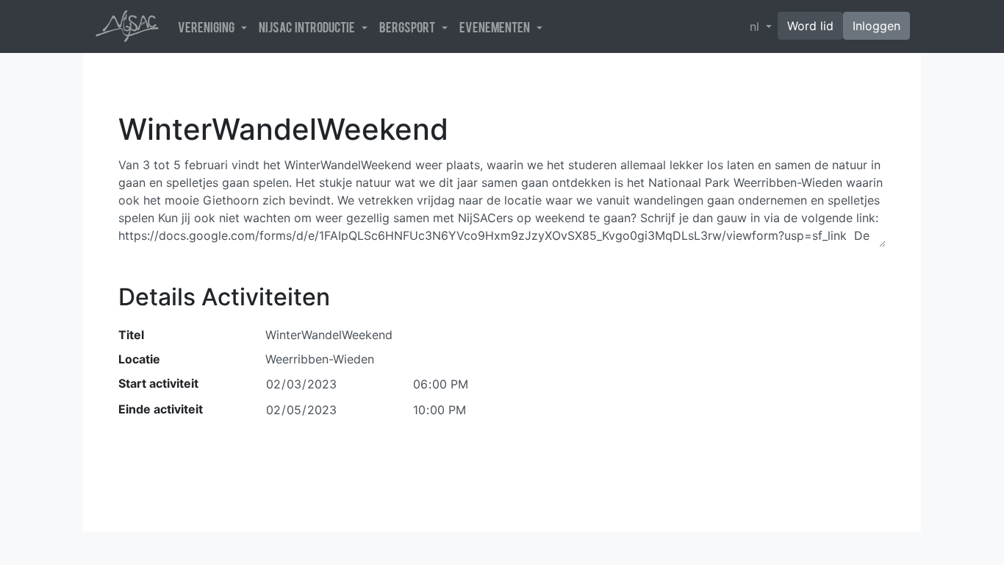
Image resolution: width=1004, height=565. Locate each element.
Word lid (810, 25)
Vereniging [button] (208, 26)
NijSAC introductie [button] (309, 26)
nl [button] (756, 26)
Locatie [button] (139, 359)
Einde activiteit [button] (160, 409)
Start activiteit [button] (158, 383)
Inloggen (876, 25)
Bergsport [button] (409, 26)
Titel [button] (131, 334)
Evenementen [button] (496, 26)
